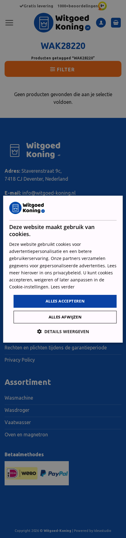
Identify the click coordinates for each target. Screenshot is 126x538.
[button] (63, 331)
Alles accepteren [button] (65, 301)
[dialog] (63, 268)
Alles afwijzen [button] (65, 317)
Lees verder (63, 287)
